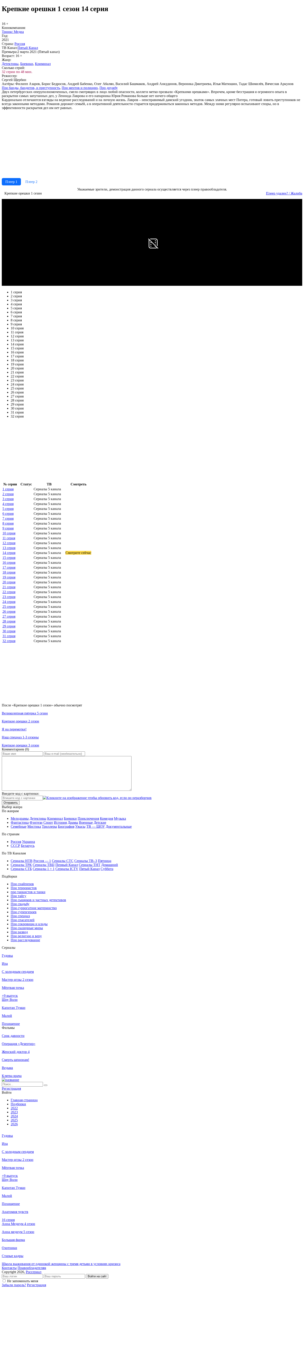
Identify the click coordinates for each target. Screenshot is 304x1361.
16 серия (8, 562)
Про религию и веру (26, 936)
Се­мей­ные (18, 826)
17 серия (8, 567)
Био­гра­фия (66, 826)
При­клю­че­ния (88, 818)
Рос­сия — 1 (42, 861)
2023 (14, 1112)
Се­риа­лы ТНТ (89, 865)
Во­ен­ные (86, 822)
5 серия (8, 509)
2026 (14, 1124)
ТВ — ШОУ (95, 826)
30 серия (8, 631)
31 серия (8, 636)
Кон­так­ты (9, 1268)
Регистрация (36, 1285)
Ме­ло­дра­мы (20, 818)
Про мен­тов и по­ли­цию (80, 88)
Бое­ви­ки (26, 64)
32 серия (8, 641)
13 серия (8, 548)
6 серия (8, 513)
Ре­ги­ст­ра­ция (11, 1088)
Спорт (48, 822)
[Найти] (45, 1085)
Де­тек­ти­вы (10, 64)
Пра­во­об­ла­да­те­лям (32, 1268)
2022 (14, 1108)
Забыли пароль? (14, 1285)
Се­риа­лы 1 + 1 (44, 869)
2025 (14, 1120)
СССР (15, 846)
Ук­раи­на (28, 842)
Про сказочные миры (27, 928)
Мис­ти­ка (34, 826)
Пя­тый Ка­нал (28, 48)
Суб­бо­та (107, 869)
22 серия (8, 592)
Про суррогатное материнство (34, 908)
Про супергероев (23, 912)
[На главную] (10, 1080)
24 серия (8, 602)
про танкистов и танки (28, 892)
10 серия (8, 533)
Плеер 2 (31, 182)
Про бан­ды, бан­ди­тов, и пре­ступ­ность (31, 88)
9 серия (8, 528)
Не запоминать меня (22, 1281)
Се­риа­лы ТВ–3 (85, 861)
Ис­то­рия (60, 822)
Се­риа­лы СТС (62, 861)
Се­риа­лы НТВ (21, 861)
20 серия (8, 582)
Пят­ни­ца (104, 861)
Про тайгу (18, 896)
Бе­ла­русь (27, 846)
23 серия (8, 597)
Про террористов (24, 888)
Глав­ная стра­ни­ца (24, 1100)
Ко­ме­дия (106, 818)
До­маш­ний (109, 865)
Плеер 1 (11, 182)
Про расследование (25, 940)
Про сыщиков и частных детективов (38, 900)
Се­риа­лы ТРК (21, 865)
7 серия (8, 518)
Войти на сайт (97, 1276)
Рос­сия (19, 44)
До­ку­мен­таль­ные (119, 826)
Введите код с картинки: (20, 793)
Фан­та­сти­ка (20, 822)
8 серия (8, 523)
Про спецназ (20, 916)
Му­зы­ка (120, 818)
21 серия (8, 587)
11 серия (8, 538)
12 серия (8, 543)
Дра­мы (73, 822)
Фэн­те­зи (36, 822)
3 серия (8, 499)
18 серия (8, 572)
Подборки (18, 1104)
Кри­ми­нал (43, 64)
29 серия (8, 626)
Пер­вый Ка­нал (66, 865)
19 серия (8, 577)
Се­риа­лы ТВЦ (44, 865)
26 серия (8, 611)
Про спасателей (22, 920)
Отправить (11, 802)
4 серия (8, 504)
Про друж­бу (108, 88)
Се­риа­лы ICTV (66, 869)
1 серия (8, 489)
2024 (14, 1116)
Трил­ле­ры (49, 826)
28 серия (8, 621)
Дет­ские (100, 822)
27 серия (8, 616)
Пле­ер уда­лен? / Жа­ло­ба (284, 193)
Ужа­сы (80, 826)
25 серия (8, 606)
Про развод (19, 932)
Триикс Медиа (13, 32)
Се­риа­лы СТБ (21, 869)
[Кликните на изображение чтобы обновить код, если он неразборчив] (97, 798)
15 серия (8, 558)
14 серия (8, 553)
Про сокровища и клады (29, 924)
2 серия (8, 494)
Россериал (33, 1272)
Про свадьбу (20, 904)
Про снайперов (22, 884)
